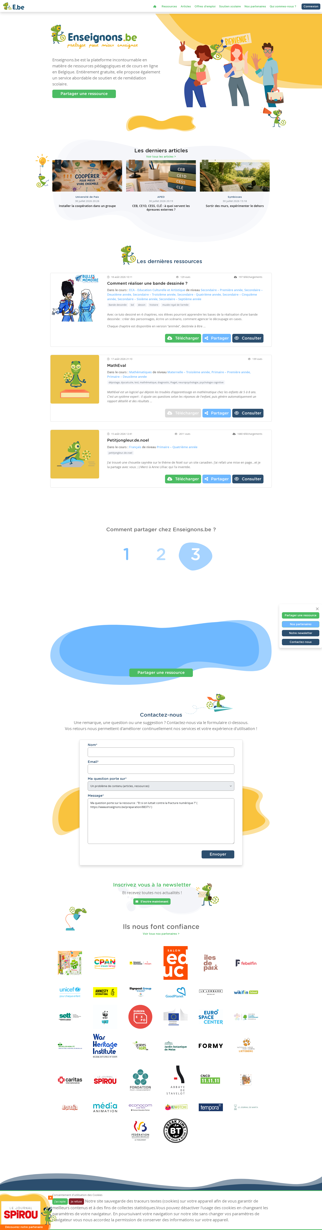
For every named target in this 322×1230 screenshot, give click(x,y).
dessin (141, 304)
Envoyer (218, 854)
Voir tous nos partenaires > (161, 934)
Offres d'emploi (205, 7)
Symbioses (235, 197)
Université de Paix (87, 197)
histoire (154, 304)
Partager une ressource (84, 94)
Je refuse (76, 1201)
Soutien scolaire (230, 7)
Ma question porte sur (107, 779)
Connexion (311, 7)
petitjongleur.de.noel (120, 452)
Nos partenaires (255, 7)
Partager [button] (219, 338)
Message (96, 795)
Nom (92, 745)
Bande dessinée (118, 304)
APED (161, 197)
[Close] (317, 609)
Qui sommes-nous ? (283, 7)
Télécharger (186, 338)
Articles (186, 7)
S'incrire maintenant (154, 901)
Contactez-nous (301, 642)
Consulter (251, 338)
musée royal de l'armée (175, 304)
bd (132, 304)
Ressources (169, 7)
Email (93, 762)
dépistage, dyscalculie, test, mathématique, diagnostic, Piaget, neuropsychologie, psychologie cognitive (166, 382)
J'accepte (60, 1201)
